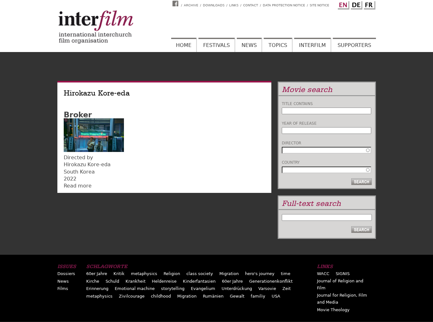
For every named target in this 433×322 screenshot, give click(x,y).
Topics (277, 45)
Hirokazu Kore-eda (87, 164)
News (249, 45)
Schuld (112, 281)
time (285, 273)
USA (276, 296)
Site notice (319, 5)
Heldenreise (164, 281)
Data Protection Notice (284, 5)
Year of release (299, 123)
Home (183, 45)
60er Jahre (96, 273)
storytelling (172, 288)
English (342, 4)
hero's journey (260, 273)
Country (291, 162)
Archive (191, 5)
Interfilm (312, 45)
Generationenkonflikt (271, 281)
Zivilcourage (132, 296)
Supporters (354, 45)
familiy (258, 296)
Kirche (92, 281)
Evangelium (203, 288)
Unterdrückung (237, 288)
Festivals (216, 45)
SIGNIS (343, 273)
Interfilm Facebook (176, 3)
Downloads (213, 5)
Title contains (297, 104)
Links (233, 5)
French (368, 4)
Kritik (119, 273)
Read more (78, 186)
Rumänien (213, 296)
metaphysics (144, 273)
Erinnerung (97, 288)
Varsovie (267, 288)
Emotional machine (135, 288)
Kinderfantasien (199, 281)
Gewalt (237, 296)
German (355, 4)
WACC (323, 273)
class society (199, 273)
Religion (172, 273)
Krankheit (135, 281)
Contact (250, 5)
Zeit (286, 288)
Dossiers (66, 273)
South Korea (79, 172)
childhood (161, 296)
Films (62, 288)
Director (291, 143)
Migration (229, 273)
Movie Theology (333, 309)
